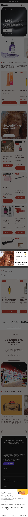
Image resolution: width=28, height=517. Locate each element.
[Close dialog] (27, 251)
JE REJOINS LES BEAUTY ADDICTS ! (21, 262)
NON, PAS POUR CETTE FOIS (21, 264)
